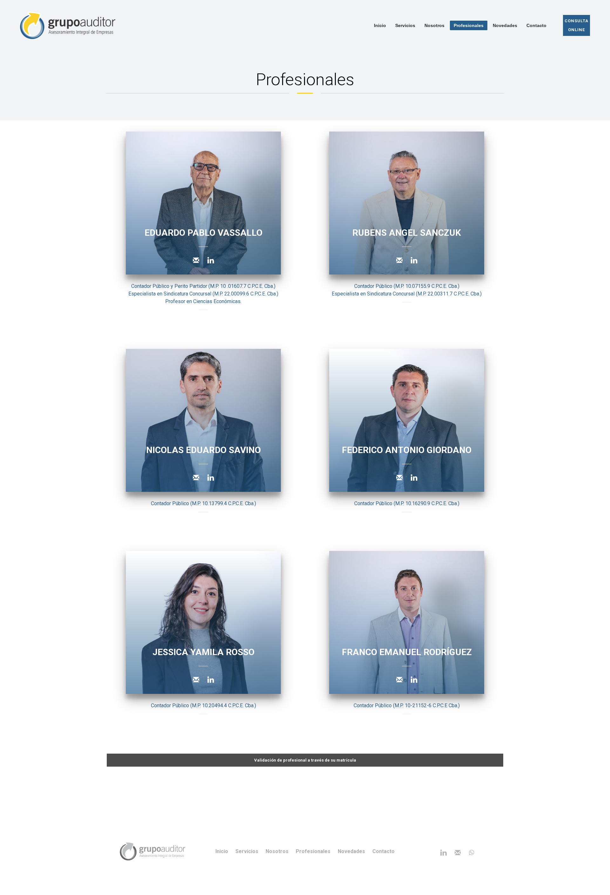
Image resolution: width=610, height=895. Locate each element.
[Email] (196, 260)
